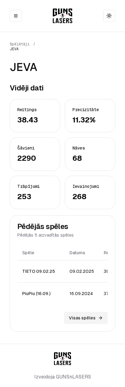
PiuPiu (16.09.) (36, 293)
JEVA (14, 49)
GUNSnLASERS (73, 377)
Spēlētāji (20, 44)
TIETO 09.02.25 (38, 271)
